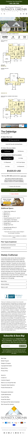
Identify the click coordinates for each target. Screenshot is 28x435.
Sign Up (23, 346)
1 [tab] (13, 31)
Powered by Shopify (22, 429)
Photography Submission (7, 392)
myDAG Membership (6, 394)
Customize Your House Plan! (14, 1)
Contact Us (3, 377)
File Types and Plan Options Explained (10, 402)
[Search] (4, 13)
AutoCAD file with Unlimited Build (8, 244)
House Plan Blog (5, 397)
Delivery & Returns (5, 284)
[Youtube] (9, 433)
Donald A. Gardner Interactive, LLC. (11, 429)
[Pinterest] (18, 433)
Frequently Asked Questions (8, 385)
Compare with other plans (14, 186)
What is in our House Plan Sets (8, 382)
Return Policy (4, 281)
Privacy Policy (4, 370)
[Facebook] (4, 433)
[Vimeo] (20, 433)
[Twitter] (13, 433)
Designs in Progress (6, 363)
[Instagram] (6, 433)
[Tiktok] (11, 433)
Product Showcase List (6, 387)
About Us (3, 375)
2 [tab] (14, 31)
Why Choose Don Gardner (7, 404)
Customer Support (5, 380)
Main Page (3, 358)
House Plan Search (5, 399)
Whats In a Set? (4, 287)
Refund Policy (4, 368)
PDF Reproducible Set (6, 247)
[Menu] (1, 13)
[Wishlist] (23, 13)
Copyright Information (6, 365)
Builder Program (5, 360)
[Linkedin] (16, 433)
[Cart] (26, 13)
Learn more (23, 176)
